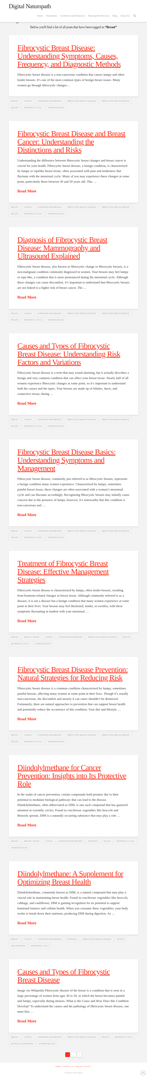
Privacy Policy (83, 1066)
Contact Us (68, 1066)
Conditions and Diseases (49, 101)
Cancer (28, 101)
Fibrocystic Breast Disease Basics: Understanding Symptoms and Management (66, 460)
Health (14, 108)
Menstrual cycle (33, 108)
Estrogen (93, 841)
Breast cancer (31, 637)
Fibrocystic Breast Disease (115, 101)
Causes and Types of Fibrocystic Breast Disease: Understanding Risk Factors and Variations (68, 354)
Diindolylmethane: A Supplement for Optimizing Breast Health (70, 877)
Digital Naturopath (30, 6)
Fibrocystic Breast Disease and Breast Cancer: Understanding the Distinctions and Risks (71, 141)
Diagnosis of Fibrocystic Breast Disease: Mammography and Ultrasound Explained (62, 247)
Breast (14, 101)
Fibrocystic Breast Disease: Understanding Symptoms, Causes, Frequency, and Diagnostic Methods (69, 55)
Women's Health (56, 108)
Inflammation (18, 946)
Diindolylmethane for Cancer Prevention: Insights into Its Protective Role (71, 775)
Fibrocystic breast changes (81, 101)
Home (58, 1066)
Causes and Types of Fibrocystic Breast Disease (63, 975)
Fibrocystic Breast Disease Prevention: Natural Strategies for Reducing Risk (72, 673)
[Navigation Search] (134, 15)
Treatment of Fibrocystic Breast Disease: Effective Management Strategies (63, 571)
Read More (26, 191)
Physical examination (22, 1044)
